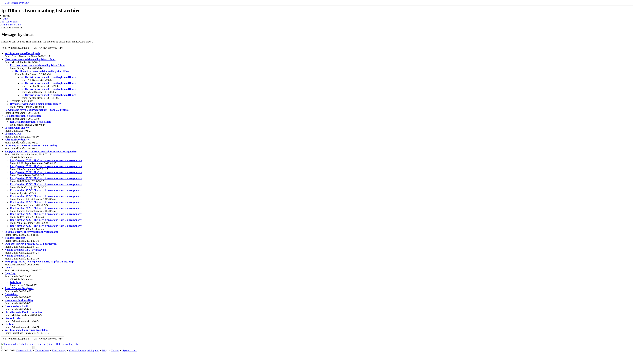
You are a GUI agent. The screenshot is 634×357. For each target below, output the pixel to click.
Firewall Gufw (13, 318)
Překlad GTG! (13, 133)
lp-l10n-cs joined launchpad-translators (26, 330)
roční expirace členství (17, 139)
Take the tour (26, 344)
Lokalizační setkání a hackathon (23, 115)
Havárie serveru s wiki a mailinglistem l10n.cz (30, 59)
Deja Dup (10, 273)
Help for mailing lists (67, 344)
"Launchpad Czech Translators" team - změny (31, 145)
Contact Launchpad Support (84, 350)
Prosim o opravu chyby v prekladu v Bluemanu (31, 231)
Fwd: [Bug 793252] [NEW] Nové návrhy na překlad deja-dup (39, 261)
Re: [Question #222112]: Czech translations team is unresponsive (40, 151)
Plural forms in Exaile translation (23, 312)
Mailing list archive (11, 24)
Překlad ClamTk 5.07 (17, 127)
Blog (104, 350)
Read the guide (44, 344)
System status (130, 350)
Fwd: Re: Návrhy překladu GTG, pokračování (31, 243)
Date (5, 18)
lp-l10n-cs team (10, 21)
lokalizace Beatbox (15, 237)
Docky (8, 267)
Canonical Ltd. (24, 350)
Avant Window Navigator (19, 288)
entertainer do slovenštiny (19, 300)
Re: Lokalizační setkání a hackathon (30, 121)
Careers (115, 350)
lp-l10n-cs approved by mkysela (22, 53)
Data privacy (59, 350)
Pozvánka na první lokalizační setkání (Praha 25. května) (37, 109)
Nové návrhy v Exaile (17, 306)
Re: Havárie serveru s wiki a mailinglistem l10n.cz (37, 65)
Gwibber (10, 324)
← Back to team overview (15, 2)
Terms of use (42, 350)
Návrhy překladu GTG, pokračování (25, 249)
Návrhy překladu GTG (18, 255)
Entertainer (11, 294)
